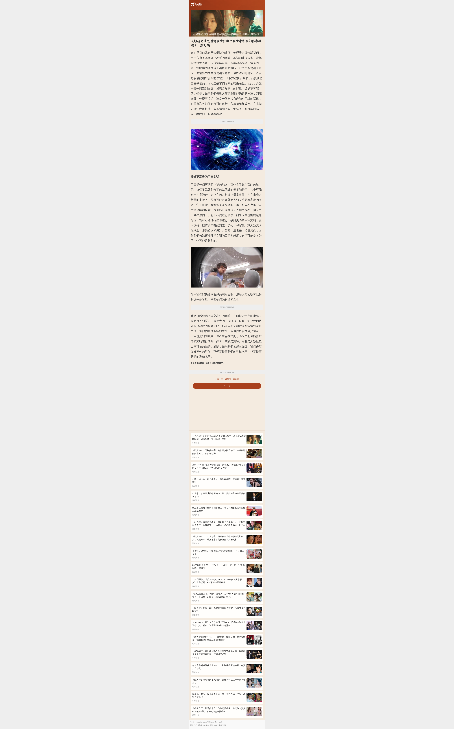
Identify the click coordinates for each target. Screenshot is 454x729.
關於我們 (193, 725)
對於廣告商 (222, 725)
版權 (215, 725)
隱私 (211, 725)
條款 (208, 725)
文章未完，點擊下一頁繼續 (227, 379)
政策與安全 (201, 725)
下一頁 (227, 386)
